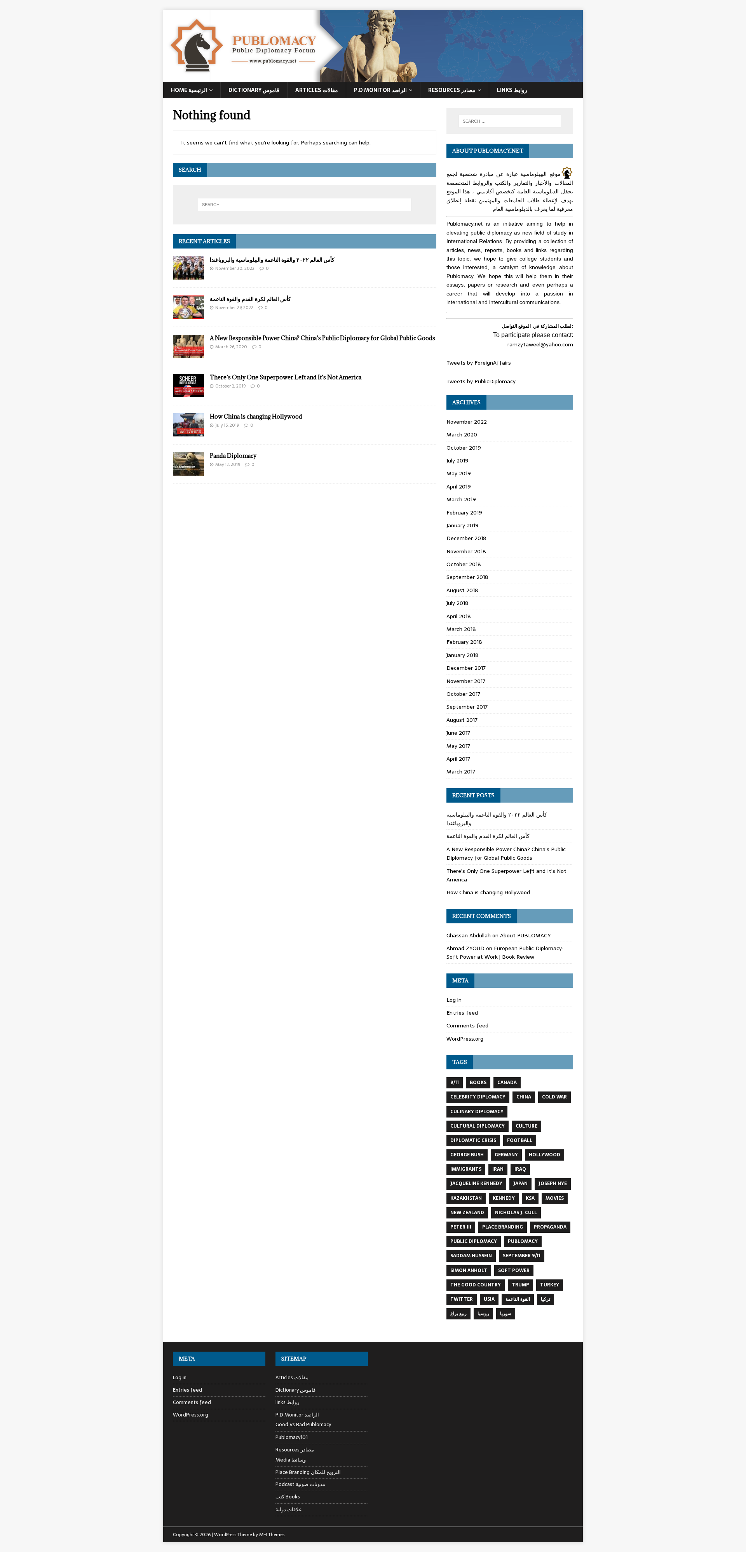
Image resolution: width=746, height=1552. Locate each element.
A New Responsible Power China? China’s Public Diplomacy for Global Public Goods (322, 338)
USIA (489, 1299)
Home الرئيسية (189, 90)
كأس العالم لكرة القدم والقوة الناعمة (250, 298)
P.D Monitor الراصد (380, 90)
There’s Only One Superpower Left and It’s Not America (285, 377)
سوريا (505, 1313)
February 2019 (464, 512)
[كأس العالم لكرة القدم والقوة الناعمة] (188, 314)
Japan (520, 1183)
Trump (520, 1285)
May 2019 (458, 473)
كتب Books (287, 1497)
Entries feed (462, 1012)
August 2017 (462, 720)
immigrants (465, 1169)
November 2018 (466, 551)
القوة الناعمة (517, 1299)
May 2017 (458, 746)
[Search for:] (304, 204)
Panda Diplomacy (233, 455)
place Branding (502, 1227)
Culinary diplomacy (477, 1112)
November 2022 (466, 421)
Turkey (549, 1285)
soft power (514, 1270)
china (523, 1097)
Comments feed (467, 1025)
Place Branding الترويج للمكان (308, 1472)
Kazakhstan (466, 1198)
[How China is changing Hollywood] (188, 432)
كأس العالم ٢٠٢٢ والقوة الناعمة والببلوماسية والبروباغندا (272, 259)
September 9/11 (521, 1256)
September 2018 (467, 577)
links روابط (287, 1402)
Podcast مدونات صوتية (300, 1484)
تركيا (545, 1299)
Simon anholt (468, 1270)
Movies (555, 1198)
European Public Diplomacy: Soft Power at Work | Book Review (504, 952)
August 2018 (462, 590)
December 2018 (466, 538)
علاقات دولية (288, 1509)
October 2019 (463, 447)
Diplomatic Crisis (473, 1140)
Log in (454, 1000)
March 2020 (461, 434)
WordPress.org (464, 1038)
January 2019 (462, 525)
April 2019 (458, 486)
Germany (506, 1155)
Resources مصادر (452, 90)
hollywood (544, 1155)
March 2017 (460, 771)
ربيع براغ (458, 1313)
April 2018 (458, 616)
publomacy (523, 1241)
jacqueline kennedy (476, 1183)
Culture (526, 1126)
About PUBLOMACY (525, 935)
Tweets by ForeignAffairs (478, 362)
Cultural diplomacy (477, 1126)
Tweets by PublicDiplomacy (481, 381)
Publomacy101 (291, 1437)
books (478, 1082)
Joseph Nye (553, 1183)
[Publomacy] (373, 77)
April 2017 (458, 758)
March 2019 (461, 499)
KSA (530, 1198)
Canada (507, 1082)
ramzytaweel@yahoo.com (540, 344)
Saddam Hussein (471, 1256)
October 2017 (463, 694)
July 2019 (457, 460)
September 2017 (467, 706)
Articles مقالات (316, 90)
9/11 (454, 1082)
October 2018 (463, 564)
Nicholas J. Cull (516, 1213)
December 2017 (466, 668)
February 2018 (464, 642)
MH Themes (271, 1534)
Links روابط (512, 90)
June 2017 (458, 732)
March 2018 (461, 629)
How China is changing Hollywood (256, 416)
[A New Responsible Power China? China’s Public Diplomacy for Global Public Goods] (188, 353)
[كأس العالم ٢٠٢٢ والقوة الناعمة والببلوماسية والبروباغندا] (188, 275)
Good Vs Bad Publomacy (303, 1425)
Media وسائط (290, 1460)
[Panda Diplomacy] (188, 471)
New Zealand (467, 1213)
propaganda (550, 1227)
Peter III (460, 1227)
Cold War (554, 1097)
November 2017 (465, 681)
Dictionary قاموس (253, 90)
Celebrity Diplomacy (477, 1097)
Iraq (520, 1169)
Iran (498, 1169)
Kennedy (504, 1198)
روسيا (483, 1313)
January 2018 (462, 655)
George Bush (467, 1155)
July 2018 (457, 603)
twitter (461, 1299)
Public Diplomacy (473, 1241)
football (519, 1140)
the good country (475, 1285)
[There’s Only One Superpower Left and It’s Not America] (188, 392)
